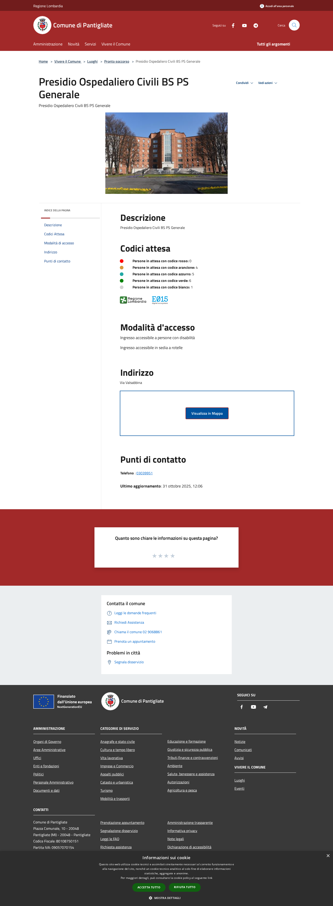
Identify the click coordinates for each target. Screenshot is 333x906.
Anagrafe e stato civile (117, 741)
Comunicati (243, 749)
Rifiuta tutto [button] (184, 887)
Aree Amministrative (49, 749)
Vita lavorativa (111, 758)
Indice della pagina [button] (57, 210)
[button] (166, 898)
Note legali (175, 839)
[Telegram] (253, 25)
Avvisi (239, 758)
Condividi (242, 82)
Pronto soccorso (116, 61)
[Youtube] (242, 25)
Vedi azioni (265, 82)
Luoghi (92, 61)
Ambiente (174, 765)
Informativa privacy (182, 830)
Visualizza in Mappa (207, 413)
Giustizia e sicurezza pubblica (189, 749)
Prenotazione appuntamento (122, 822)
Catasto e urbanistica (116, 782)
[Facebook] (231, 25)
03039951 (144, 473)
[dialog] (166, 878)
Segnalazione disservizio (119, 830)
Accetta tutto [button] (149, 887)
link (210, 878)
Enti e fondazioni (46, 766)
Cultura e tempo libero (117, 749)
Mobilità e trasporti (115, 798)
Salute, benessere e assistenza (191, 774)
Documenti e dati (46, 790)
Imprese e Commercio (116, 766)
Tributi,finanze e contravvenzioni (192, 757)
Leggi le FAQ (109, 839)
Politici (38, 774)
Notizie (239, 741)
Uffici (37, 758)
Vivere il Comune (68, 61)
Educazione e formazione (186, 741)
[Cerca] (294, 25)
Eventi (239, 788)
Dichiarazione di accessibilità (189, 847)
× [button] (328, 856)
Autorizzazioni (178, 782)
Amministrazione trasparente (190, 822)
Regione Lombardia (48, 6)
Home (43, 61)
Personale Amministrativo (53, 782)
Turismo (106, 790)
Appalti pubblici (112, 774)
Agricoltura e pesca (182, 790)
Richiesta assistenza (116, 847)
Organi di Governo (47, 741)
